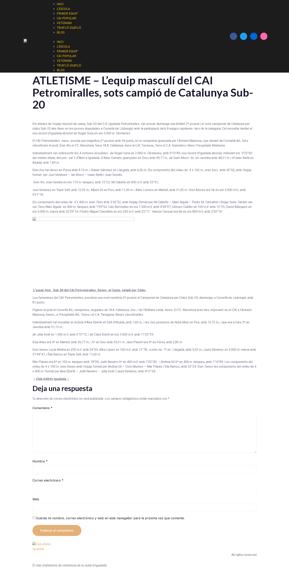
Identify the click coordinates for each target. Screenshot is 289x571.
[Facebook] (233, 36)
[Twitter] (243, 36)
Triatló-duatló (69, 28)
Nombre (40, 461)
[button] (138, 37)
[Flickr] (253, 36)
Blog (61, 33)
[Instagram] (263, 36)
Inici (60, 42)
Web (35, 499)
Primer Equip (67, 52)
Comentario (42, 408)
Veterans (64, 61)
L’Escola (63, 47)
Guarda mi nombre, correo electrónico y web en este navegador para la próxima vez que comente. (110, 518)
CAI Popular (66, 56)
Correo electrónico (48, 480)
